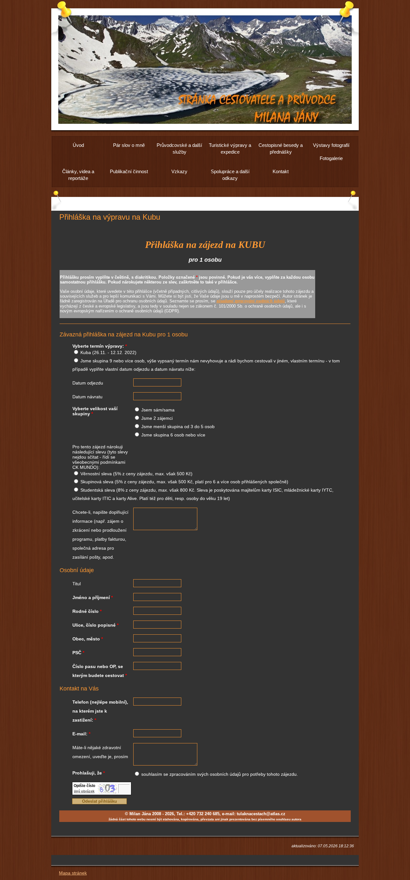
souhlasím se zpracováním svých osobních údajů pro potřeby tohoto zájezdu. (219, 774)
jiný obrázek (84, 791)
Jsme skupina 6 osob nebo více (173, 434)
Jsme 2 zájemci (157, 418)
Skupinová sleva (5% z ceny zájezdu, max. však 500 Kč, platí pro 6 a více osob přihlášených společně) (184, 481)
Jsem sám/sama (158, 409)
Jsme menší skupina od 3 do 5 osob (178, 426)
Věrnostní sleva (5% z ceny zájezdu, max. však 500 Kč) (136, 473)
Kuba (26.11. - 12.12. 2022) (108, 352)
